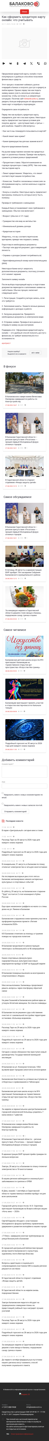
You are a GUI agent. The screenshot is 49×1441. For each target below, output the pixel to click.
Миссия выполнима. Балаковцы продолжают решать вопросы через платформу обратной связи (22, 988)
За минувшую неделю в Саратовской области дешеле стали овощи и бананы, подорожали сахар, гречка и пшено (23, 612)
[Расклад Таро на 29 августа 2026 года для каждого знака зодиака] (23, 1024)
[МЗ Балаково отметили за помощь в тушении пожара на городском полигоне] (23, 930)
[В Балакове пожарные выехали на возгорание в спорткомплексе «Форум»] (23, 970)
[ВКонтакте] (10, 63)
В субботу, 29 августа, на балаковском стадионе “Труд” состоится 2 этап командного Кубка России (23, 894)
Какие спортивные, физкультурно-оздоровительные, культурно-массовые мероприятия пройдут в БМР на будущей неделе (23, 961)
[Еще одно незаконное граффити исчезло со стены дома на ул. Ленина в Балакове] (23, 903)
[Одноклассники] (18, 63)
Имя (3, 782)
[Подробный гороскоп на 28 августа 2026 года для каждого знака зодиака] (23, 1329)
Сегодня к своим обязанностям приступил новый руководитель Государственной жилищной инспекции (24, 1055)
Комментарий (8, 764)
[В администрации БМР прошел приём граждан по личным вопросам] (23, 1151)
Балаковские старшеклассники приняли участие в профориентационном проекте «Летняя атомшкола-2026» (24, 921)
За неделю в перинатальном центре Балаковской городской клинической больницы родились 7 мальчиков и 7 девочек (24, 1112)
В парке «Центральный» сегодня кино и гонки (22, 830)
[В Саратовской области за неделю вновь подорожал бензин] (23, 1287)
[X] (31, 63)
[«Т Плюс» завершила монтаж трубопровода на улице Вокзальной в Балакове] (23, 1232)
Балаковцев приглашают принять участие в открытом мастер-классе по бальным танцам (24, 705)
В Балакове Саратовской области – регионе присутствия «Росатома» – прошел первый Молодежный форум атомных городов (21, 441)
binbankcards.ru (31, 98)
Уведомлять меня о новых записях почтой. (23, 805)
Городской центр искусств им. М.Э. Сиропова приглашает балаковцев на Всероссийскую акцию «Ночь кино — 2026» (24, 1208)
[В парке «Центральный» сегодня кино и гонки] (13, 827)
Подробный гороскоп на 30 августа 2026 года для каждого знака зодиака (23, 744)
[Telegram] (24, 63)
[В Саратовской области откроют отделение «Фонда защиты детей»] (24, 466)
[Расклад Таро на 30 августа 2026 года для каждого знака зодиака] (13, 836)
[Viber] (38, 63)
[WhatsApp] (45, 63)
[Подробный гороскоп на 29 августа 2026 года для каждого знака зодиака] (23, 1036)
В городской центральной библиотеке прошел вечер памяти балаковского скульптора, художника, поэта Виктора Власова (22, 1251)
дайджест (7, 343)
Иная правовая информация (22, 1434)
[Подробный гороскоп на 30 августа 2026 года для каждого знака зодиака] (24, 729)
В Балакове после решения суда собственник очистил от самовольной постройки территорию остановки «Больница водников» (23, 1015)
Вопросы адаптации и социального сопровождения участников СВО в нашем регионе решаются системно (24, 1266)
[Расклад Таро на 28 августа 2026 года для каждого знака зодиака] (23, 1317)
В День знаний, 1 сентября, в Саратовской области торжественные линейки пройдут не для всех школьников (24, 1193)
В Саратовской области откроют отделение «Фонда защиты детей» (20, 481)
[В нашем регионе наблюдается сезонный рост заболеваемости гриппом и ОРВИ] (23, 1175)
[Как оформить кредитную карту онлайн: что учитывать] (23, 24)
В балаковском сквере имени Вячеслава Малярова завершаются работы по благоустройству (23, 399)
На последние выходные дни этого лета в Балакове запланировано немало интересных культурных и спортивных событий (22, 879)
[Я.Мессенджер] (4, 63)
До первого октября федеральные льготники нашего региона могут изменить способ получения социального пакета (22, 1362)
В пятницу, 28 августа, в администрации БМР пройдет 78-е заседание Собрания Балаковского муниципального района (23, 572)
